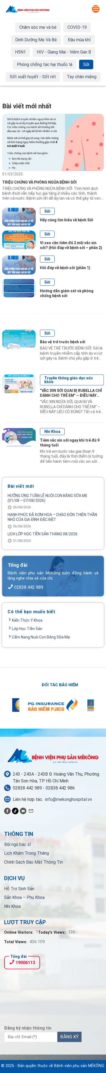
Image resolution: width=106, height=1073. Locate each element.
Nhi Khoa (52, 431)
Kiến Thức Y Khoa (27, 620)
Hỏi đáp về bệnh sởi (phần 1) (65, 268)
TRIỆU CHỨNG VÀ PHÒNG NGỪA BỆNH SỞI (39, 182)
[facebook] (7, 810)
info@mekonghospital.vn (68, 799)
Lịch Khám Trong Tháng (26, 853)
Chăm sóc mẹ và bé (38, 27)
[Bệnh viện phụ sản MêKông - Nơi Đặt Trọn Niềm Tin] (27, 9)
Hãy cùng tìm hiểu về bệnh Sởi (66, 220)
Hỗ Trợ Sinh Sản (19, 888)
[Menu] (95, 9)
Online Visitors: (19, 932)
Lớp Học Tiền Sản (27, 629)
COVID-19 (77, 27)
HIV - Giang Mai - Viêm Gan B (64, 52)
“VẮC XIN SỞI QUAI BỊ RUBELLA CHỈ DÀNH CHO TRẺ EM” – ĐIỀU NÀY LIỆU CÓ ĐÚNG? (71, 395)
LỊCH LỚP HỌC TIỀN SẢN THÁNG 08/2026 (42, 534)
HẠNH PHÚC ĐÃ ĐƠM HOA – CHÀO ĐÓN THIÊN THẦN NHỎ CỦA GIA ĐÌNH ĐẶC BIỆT (52, 517)
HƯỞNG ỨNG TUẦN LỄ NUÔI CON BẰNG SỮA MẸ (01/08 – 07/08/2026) (47, 498)
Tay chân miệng (81, 76)
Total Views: (16, 942)
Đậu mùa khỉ (79, 39)
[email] (31, 810)
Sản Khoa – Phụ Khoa (24, 897)
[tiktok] (15, 810)
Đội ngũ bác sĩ (17, 844)
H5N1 (20, 52)
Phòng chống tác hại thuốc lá (44, 64)
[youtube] (23, 810)
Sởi (86, 64)
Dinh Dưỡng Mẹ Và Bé (36, 39)
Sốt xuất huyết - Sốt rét (33, 76)
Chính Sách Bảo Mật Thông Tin (33, 862)
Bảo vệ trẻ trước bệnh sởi (62, 342)
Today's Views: (52, 932)
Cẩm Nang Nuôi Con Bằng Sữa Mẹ (41, 637)
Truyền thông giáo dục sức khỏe (68, 380)
